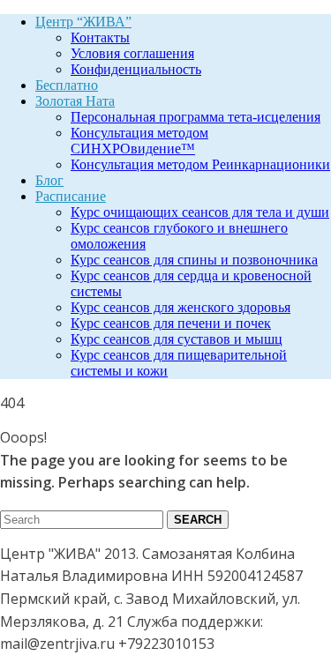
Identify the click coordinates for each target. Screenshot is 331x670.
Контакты (100, 37)
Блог (49, 180)
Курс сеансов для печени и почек (171, 323)
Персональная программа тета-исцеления (195, 116)
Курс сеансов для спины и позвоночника (194, 259)
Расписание (70, 196)
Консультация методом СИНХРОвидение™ (139, 140)
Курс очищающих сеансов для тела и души (200, 212)
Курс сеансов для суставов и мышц (176, 338)
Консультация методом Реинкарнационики (200, 164)
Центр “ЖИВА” (83, 21)
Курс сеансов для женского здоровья (180, 307)
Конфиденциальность (136, 69)
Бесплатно (66, 85)
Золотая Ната (75, 100)
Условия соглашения (132, 53)
